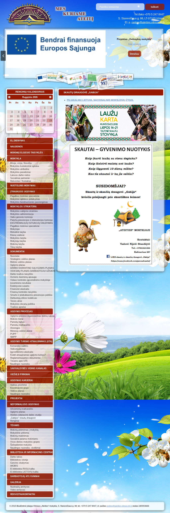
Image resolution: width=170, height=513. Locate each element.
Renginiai (14, 421)
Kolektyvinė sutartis (19, 286)
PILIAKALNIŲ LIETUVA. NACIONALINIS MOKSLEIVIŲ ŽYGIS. (100, 100)
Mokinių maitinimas (19, 436)
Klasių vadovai (17, 235)
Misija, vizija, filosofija (21, 163)
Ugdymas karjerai (21, 380)
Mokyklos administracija (22, 214)
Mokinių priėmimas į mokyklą (24, 430)
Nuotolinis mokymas (23, 185)
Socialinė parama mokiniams (24, 439)
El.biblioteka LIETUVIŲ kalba (24, 472)
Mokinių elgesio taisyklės (26, 152)
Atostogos (15, 328)
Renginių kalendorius (29, 91)
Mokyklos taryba (18, 238)
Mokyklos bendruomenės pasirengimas (29, 202)
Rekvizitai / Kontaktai (20, 181)
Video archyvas (17, 490)
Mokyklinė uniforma (19, 433)
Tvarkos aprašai (18, 307)
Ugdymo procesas (21, 311)
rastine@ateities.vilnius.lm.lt (147, 22)
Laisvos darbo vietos (20, 175)
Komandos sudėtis (19, 346)
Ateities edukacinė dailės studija (25, 415)
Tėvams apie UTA (19, 361)
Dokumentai (17, 251)
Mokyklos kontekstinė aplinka (24, 166)
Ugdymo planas (17, 265)
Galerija (15, 482)
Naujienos (16, 146)
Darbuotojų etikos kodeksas (23, 298)
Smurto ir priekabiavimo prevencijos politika (31, 295)
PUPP (13, 334)
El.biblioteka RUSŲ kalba (22, 469)
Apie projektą (134, 44)
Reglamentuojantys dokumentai (25, 358)
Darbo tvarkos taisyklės (21, 274)
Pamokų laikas (17, 322)
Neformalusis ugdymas (24, 404)
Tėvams (14, 425)
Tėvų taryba (16, 247)
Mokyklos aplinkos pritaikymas (25, 199)
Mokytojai (15, 229)
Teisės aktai (16, 301)
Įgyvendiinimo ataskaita (21, 352)
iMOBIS (14, 466)
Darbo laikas (16, 457)
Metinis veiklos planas (21, 262)
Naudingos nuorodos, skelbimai (25, 448)
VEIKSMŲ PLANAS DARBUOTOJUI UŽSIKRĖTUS (31, 271)
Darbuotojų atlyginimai (25, 476)
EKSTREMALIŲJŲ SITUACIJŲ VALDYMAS (31, 223)
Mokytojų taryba (18, 241)
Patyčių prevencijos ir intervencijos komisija (31, 220)
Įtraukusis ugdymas (22, 191)
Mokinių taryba (17, 244)
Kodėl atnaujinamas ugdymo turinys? (28, 355)
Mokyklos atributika (19, 169)
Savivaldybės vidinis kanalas (28, 368)
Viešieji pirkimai (20, 374)
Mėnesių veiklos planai (21, 331)
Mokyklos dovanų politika (22, 304)
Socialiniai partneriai (20, 178)
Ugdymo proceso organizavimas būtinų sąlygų (31, 316)
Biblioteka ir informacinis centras (31, 452)
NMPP (13, 337)
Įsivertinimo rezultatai (20, 283)
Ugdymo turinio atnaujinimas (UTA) (31, 341)
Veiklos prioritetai (18, 385)
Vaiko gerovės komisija (21, 217)
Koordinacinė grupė (19, 388)
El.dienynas (17, 140)
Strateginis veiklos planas (22, 259)
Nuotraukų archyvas (20, 487)
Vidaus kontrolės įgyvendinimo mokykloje (30, 280)
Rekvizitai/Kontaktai (22, 494)
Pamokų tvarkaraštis (20, 325)
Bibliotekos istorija (19, 460)
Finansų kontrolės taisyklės (23, 292)
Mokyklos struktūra (23, 206)
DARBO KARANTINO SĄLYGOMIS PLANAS (31, 268)
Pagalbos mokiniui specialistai (24, 196)
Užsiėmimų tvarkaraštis (21, 409)
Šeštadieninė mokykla (21, 445)
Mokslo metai (16, 319)
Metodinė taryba (18, 232)
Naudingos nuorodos (20, 364)
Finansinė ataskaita (19, 289)
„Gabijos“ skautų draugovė (23, 418)
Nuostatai (14, 256)
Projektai (16, 398)
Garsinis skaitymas (19, 463)
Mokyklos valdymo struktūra (24, 211)
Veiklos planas (17, 391)
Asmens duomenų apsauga (23, 277)
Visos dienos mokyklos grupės (25, 442)
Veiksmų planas (18, 349)
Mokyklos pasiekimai (20, 172)
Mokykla (15, 158)
